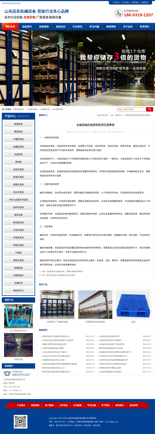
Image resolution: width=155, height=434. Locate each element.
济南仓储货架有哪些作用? (109, 336)
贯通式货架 (18, 177)
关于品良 (128, 26)
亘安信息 (96, 425)
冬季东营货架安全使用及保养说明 (112, 364)
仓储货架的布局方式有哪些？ (111, 340)
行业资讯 (77, 26)
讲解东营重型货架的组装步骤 (54, 344)
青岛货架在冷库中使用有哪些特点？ (113, 356)
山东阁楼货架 (57, 109)
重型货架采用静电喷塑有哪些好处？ (56, 372)
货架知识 (61, 26)
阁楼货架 (18, 124)
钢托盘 (18, 162)
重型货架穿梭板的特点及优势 (111, 348)
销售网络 (111, 26)
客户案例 (49, 405)
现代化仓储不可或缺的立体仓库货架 (60, 275)
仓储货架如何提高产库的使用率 (112, 344)
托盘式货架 (18, 169)
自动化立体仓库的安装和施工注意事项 (57, 340)
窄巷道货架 (18, 237)
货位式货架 (18, 192)
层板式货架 (18, 260)
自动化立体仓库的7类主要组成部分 (56, 356)
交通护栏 (18, 283)
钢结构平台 (18, 290)
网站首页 (10, 26)
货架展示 (27, 26)
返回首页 (145, 2)
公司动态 (63, 405)
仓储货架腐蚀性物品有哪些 (53, 348)
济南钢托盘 (44, 109)
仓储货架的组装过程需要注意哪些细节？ (115, 352)
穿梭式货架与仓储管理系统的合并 (56, 336)
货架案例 (44, 26)
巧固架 (18, 253)
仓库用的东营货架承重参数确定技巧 (113, 360)
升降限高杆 (18, 275)
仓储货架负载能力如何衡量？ (111, 372)
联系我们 (135, 2)
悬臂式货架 (18, 184)
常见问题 (94, 26)
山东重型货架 (32, 109)
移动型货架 (18, 222)
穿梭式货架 (18, 245)
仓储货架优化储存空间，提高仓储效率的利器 (64, 271)
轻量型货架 (18, 147)
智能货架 (18, 268)
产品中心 (116, 2)
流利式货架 (18, 207)
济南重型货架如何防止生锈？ (54, 360)
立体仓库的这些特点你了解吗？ (55, 352)
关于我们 (126, 2)
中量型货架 (18, 139)
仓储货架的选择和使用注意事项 (137, 115)
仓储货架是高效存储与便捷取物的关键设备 (59, 364)
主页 (111, 115)
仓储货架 (18, 154)
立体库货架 (18, 230)
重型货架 (18, 131)
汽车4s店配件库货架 (18, 200)
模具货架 (18, 215)
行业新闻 (77, 405)
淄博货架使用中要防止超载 (110, 368)
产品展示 (21, 405)
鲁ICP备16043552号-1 (64, 425)
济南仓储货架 (18, 109)
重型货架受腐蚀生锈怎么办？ (54, 368)
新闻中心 (119, 115)
